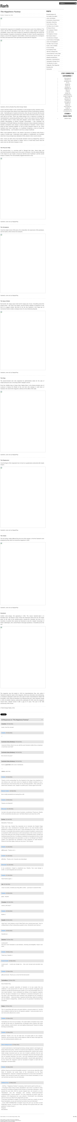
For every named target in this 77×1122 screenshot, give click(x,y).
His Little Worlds (50, 32)
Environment (67, 94)
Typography (66, 109)
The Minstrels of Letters (51, 63)
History (66, 97)
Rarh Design (67, 106)
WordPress (17, 1119)
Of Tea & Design (50, 47)
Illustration (67, 99)
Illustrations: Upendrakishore (53, 59)
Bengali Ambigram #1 (51, 14)
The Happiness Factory (51, 33)
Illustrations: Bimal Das (51, 22)
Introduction (49, 69)
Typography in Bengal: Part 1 (53, 61)
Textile (66, 108)
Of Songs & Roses (50, 28)
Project (66, 105)
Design (66, 93)
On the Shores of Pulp (51, 24)
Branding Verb (49, 67)
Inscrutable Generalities (51, 16)
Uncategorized (66, 111)
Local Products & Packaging (52, 39)
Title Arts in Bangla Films (52, 51)
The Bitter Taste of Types (52, 43)
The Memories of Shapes (52, 37)
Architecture (67, 81)
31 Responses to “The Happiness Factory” (15, 719)
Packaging (66, 102)
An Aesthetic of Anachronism (52, 20)
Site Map (75, 1116)
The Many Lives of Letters (52, 26)
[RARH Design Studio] (4, 7)
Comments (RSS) (11, 1121)
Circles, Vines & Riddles (51, 45)
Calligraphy (66, 88)
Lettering (67, 100)
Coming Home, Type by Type (53, 55)
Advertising (66, 78)
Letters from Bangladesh (52, 41)
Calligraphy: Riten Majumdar (52, 65)
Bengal (66, 84)
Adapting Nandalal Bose (51, 57)
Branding (67, 87)
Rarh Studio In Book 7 (51, 35)
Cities (67, 90)
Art (67, 82)
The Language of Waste (51, 30)
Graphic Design (66, 96)
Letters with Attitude (50, 18)
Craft (67, 91)
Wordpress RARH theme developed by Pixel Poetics (10, 1120)
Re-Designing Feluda (51, 49)
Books (66, 85)
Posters (67, 103)
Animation (67, 79)
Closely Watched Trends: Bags (53, 53)
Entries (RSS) (3, 1121)
